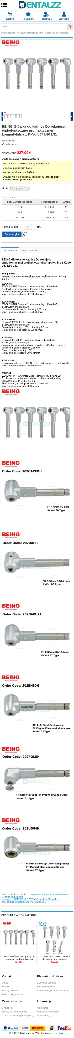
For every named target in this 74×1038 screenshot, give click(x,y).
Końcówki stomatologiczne (30, 32)
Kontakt (6, 986)
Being (11, 140)
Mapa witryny (43, 1015)
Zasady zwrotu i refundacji (15, 1011)
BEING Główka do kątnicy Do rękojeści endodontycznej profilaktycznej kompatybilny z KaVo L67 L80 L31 (19, 960)
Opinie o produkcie (30, 250)
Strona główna (8, 32)
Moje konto (42, 1008)
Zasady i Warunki (10, 990)
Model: (5, 188)
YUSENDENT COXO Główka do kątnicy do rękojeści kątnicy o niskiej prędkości (55, 959)
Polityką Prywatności (12, 994)
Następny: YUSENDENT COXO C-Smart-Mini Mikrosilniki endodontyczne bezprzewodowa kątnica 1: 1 (30, 900)
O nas (5, 982)
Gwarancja (7, 1008)
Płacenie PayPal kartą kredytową (53, 990)
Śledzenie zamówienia (48, 1011)
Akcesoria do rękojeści (56, 32)
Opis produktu (10, 250)
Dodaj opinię (11, 144)
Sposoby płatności (46, 986)
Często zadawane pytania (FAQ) (18, 1015)
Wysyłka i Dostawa (46, 982)
